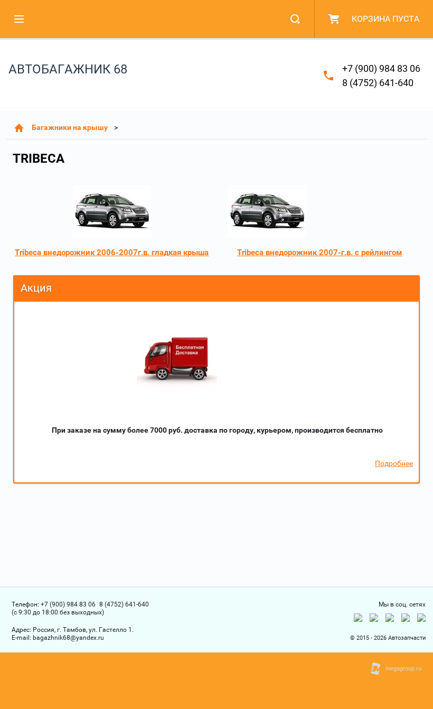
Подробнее (394, 463)
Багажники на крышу (70, 127)
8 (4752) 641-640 (377, 82)
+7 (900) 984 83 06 (381, 68)
